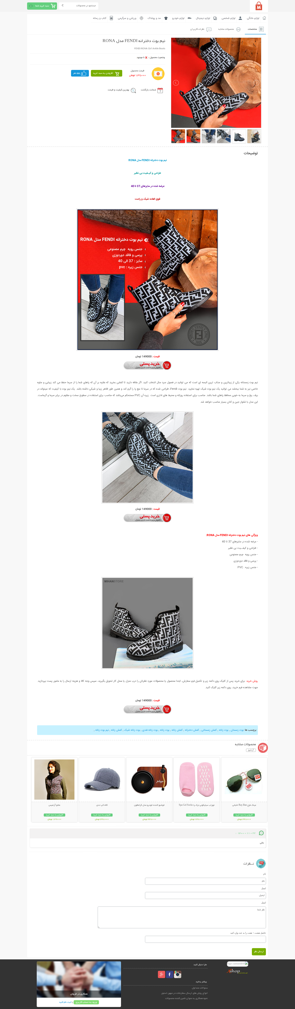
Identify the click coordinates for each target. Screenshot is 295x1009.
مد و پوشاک (154, 18)
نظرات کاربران (197, 29)
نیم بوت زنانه (102, 730)
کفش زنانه (177, 730)
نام (264, 874)
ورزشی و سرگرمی (127, 18)
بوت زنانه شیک (131, 730)
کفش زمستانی (208, 730)
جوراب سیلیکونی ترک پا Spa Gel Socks (197, 805)
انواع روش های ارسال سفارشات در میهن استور (184, 993)
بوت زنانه (223, 730)
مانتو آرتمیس (54, 805)
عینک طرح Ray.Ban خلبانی (244, 805)
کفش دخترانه (191, 730)
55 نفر (76, 73)
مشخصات (252, 29)
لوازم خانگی (253, 18)
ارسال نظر (259, 951)
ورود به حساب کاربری (86, 1002)
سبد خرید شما (42, 6)
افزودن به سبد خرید (103, 73)
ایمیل (263, 888)
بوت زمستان (237, 730)
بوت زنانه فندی (149, 730)
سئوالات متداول (200, 988)
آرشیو (251, 750)
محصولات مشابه (226, 29)
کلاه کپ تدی (102, 805)
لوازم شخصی (228, 18)
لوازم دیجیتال (203, 18)
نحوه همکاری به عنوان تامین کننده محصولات (186, 998)
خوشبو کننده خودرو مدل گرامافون (149, 805)
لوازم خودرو (178, 18)
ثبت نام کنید (65, 1002)
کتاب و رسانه (99, 18)
